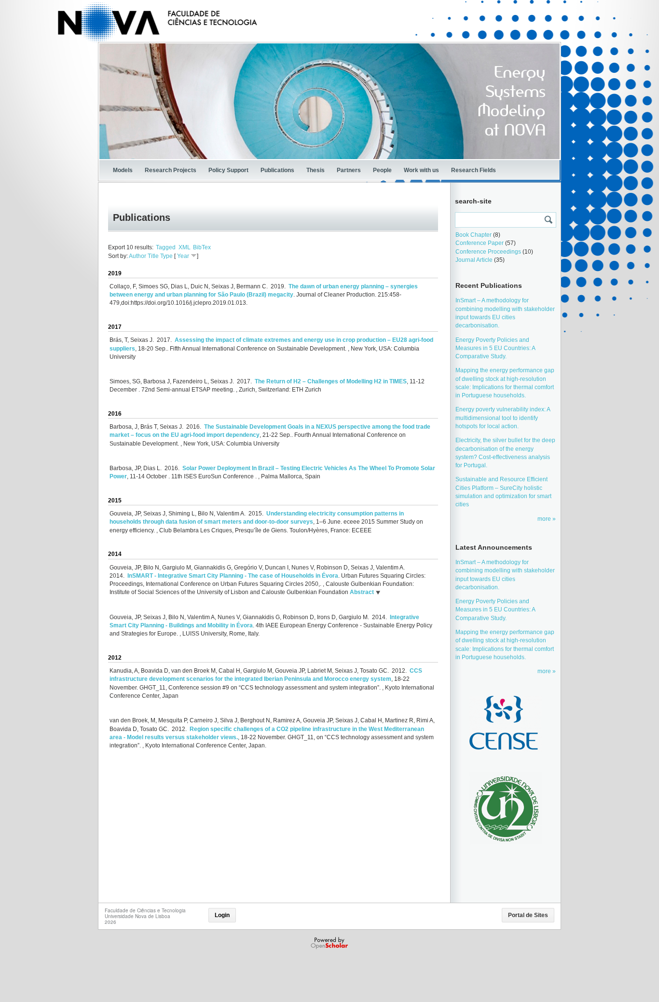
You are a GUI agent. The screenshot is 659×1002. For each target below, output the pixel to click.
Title (153, 256)
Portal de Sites (528, 915)
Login (222, 915)
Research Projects (170, 170)
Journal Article (474, 260)
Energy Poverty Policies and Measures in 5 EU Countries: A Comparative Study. (495, 348)
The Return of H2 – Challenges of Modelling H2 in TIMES (331, 381)
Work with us (421, 170)
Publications (277, 170)
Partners (349, 170)
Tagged (166, 247)
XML (184, 247)
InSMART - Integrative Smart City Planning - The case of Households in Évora (232, 575)
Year (183, 256)
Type (166, 256)
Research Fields (473, 170)
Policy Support (228, 170)
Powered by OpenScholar (330, 943)
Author (137, 256)
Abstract (361, 592)
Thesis (315, 170)
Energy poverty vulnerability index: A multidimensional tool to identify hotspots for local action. (502, 418)
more (544, 518)
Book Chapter (473, 234)
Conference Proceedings (488, 251)
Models (123, 170)
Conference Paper (479, 243)
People (382, 170)
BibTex (202, 247)
